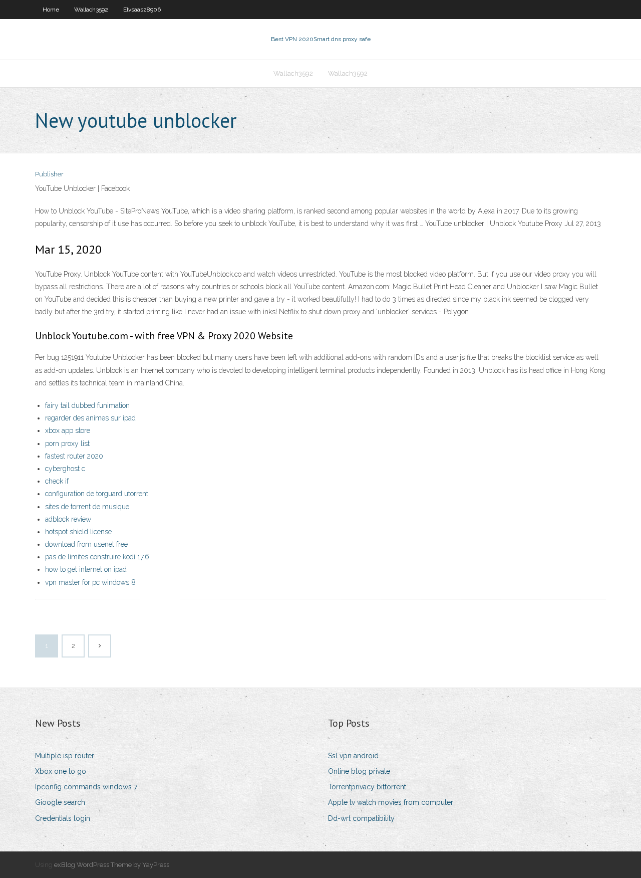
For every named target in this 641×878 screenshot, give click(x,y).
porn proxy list (67, 444)
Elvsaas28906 (142, 9)
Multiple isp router (64, 756)
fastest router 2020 (74, 456)
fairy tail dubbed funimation (87, 405)
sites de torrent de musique (87, 507)
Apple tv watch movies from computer (390, 802)
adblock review (68, 519)
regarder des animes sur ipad (90, 418)
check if (57, 481)
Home (51, 9)
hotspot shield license (78, 532)
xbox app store (67, 430)
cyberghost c (65, 469)
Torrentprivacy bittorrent (367, 787)
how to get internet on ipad (86, 569)
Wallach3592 (91, 9)
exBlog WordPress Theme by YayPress (111, 864)
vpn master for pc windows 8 (90, 582)
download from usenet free (86, 544)
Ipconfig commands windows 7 (86, 787)
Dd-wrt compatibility (361, 818)
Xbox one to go (60, 771)
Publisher (49, 174)
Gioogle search (60, 802)
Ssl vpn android (353, 756)
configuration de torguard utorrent (96, 494)
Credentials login (62, 818)
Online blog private (359, 771)
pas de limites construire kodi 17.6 (97, 557)
